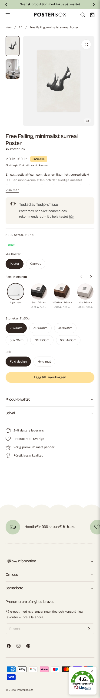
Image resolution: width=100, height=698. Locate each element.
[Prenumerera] (88, 628)
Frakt (22, 165)
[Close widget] (92, 671)
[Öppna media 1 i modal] (86, 44)
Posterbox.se (25, 690)
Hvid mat (44, 361)
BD (20, 27)
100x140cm (68, 340)
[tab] (13, 46)
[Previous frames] (81, 276)
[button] (7, 14)
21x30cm (16, 328)
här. (71, 217)
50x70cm (16, 340)
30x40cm (40, 328)
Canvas (35, 264)
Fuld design (18, 361)
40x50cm (65, 328)
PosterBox (17, 149)
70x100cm (41, 340)
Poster (14, 264)
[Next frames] (90, 276)
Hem (8, 27)
